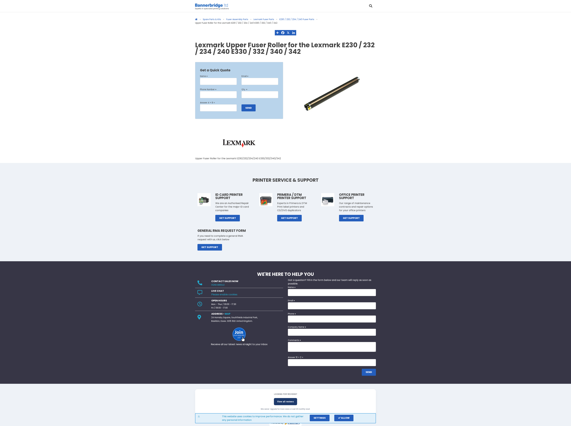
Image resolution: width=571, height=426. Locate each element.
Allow (345, 418)
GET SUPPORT (227, 218)
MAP (227, 314)
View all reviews (285, 401)
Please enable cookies (224, 294)
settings (320, 418)
